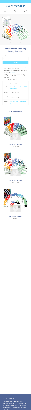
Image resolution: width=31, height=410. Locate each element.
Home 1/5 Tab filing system (21, 66)
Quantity (5, 55)
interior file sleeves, (15, 86)
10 (22, 42)
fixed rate (25, 96)
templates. (12, 72)
